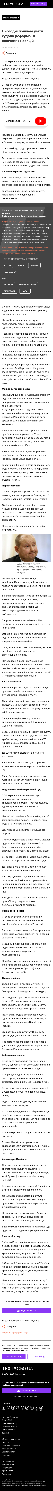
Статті (4, 1420)
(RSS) (10, 1420)
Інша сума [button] (8, 272)
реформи (17, 1332)
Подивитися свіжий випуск (26, 1396)
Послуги (5, 1442)
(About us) (14, 1417)
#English (5, 1433)
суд (26, 1332)
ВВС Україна (32, 78)
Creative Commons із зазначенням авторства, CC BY (27, 1482)
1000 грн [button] (34, 265)
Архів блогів (7, 1471)
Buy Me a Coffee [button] (27, 284)
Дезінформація (9, 1448)
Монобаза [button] (9, 291)
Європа (6, 1332)
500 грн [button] (20, 265)
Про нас (5, 1417)
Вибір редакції (8, 1429)
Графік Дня (7, 1467)
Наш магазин (8, 1464)
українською (19, 1484)
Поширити (10, 53)
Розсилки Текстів (9, 1426)
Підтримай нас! (8, 1461)
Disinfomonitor (8, 1452)
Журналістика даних (11, 1439)
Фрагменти (7, 1423)
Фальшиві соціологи (11, 1445)
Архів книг (7, 1474)
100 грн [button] (7, 265)
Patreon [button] (8, 284)
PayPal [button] (24, 291)
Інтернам (6, 1455)
